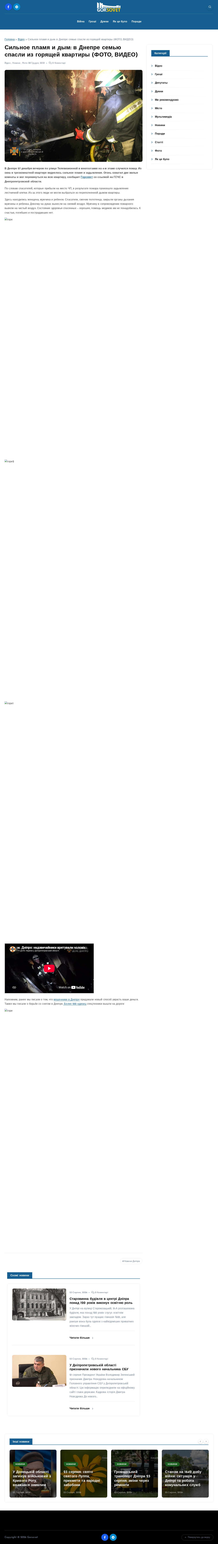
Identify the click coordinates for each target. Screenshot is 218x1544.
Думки (104, 21)
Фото (25, 63)
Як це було (120, 21)
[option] (33, 1474)
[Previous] (200, 1441)
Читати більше (80, 1338)
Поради (136, 21)
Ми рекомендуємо (167, 100)
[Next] (206, 1441)
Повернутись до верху (199, 1537)
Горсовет (87, 177)
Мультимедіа (163, 117)
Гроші (92, 21)
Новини (16, 63)
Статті (159, 142)
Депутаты (161, 83)
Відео (21, 39)
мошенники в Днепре (67, 999)
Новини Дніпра (132, 1261)
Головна (10, 39)
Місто (158, 108)
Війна (80, 21)
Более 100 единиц (74, 1004)
